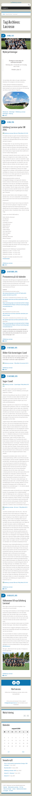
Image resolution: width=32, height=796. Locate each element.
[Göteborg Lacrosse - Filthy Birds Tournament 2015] (15, 363)
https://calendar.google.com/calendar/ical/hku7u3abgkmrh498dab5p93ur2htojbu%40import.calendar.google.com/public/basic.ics (16, 304)
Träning (11, 113)
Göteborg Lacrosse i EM (10, 770)
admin (5, 115)
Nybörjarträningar (10, 52)
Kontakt (11, 790)
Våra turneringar (7, 789)
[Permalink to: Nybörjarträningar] (16, 43)
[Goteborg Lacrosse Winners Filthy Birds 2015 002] (15, 133)
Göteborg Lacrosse (20, 112)
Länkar (14, 789)
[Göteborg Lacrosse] (16, 2)
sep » (23, 751)
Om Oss (21, 787)
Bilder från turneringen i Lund (15, 353)
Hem (4, 14)
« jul (8, 751)
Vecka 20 (6, 775)
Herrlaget (5, 113)
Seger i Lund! (8, 381)
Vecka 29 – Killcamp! (9, 773)
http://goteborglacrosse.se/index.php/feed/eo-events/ (15, 299)
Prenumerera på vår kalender (14, 277)
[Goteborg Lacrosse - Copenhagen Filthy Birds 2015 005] (16, 385)
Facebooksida (6, 258)
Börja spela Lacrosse (13, 787)
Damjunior (5, 112)
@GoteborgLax (6, 646)
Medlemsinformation (21, 789)
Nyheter (5, 787)
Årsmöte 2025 (7, 768)
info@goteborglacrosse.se (11, 703)
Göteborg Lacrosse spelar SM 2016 (14, 128)
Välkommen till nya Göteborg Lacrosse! (14, 602)
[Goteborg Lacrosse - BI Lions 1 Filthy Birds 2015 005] (16, 508)
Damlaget (12, 112)
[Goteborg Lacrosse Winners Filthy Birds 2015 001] (15, 582)
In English (5, 790)
